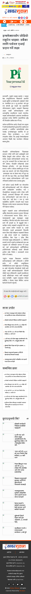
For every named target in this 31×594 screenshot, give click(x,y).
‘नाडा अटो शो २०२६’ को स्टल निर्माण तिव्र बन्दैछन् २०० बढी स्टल (14, 333)
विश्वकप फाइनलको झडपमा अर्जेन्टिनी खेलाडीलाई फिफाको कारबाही (14, 354)
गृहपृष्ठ (5, 31)
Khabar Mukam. (15, 588)
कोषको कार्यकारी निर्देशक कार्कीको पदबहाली (16, 320)
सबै (27, 419)
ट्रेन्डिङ (3, 25)
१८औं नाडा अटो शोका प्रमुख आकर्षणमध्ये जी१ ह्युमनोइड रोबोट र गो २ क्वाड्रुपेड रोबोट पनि (16, 340)
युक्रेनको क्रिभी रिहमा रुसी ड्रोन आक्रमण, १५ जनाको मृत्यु (21, 519)
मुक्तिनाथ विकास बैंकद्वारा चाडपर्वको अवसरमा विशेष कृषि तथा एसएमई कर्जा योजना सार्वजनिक (15, 405)
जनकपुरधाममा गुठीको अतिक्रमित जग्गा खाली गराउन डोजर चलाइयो (20, 494)
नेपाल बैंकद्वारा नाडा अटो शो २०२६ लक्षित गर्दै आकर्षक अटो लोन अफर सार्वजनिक (15, 326)
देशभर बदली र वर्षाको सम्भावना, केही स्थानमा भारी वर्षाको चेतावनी (20, 506)
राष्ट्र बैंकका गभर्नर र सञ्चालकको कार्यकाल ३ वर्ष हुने (21, 530)
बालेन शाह (12, 25)
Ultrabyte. (22, 591)
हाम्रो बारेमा (21, 552)
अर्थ (9, 31)
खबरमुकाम (8, 55)
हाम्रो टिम (9, 552)
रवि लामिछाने (21, 25)
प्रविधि (12, 31)
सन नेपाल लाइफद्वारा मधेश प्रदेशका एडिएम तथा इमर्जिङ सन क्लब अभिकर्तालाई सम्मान (15, 314)
